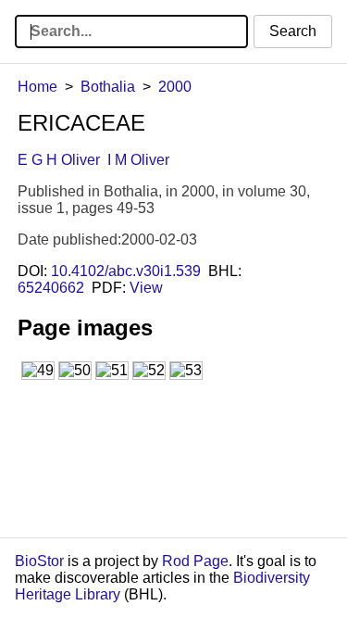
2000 (175, 87)
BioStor (39, 561)
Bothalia (108, 87)
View (146, 288)
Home (37, 87)
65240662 (51, 288)
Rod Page (195, 561)
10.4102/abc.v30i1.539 (126, 271)
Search (292, 31)
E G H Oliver (59, 160)
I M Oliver (138, 160)
